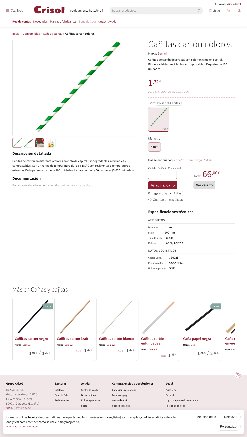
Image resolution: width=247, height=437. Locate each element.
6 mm (154, 147)
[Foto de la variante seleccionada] (17, 143)
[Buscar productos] (199, 10)
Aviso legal (171, 390)
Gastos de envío (120, 400)
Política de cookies (175, 406)
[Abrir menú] (14, 10)
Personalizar (228, 426)
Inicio (15, 34)
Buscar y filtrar (88, 395)
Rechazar (230, 417)
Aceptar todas (206, 417)
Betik (193, 345)
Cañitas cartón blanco (116, 338)
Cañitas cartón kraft (72, 338)
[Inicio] (49, 10)
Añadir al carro (163, 185)
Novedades (40, 21)
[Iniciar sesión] (239, 10)
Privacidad (171, 395)
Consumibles (31, 34)
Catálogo (59, 390)
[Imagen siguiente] (134, 87)
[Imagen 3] (51, 143)
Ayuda (112, 21)
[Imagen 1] (28, 143)
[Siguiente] (230, 328)
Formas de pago (120, 395)
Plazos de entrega (121, 406)
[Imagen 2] (39, 143)
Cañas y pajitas (52, 34)
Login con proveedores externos (182, 400)
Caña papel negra (197, 338)
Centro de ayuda (89, 390)
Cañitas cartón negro (31, 338)
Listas (216, 10)
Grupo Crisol (234, 4)
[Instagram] (238, 375)
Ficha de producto (90, 400)
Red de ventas (21, 21)
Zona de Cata (87, 21)
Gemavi (162, 53)
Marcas (63, 21)
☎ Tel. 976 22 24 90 (18, 408)
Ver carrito (204, 185)
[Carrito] (228, 10)
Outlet (102, 21)
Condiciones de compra (124, 390)
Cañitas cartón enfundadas (152, 341)
